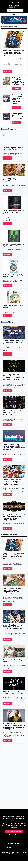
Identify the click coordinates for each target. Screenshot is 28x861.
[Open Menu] (14, 14)
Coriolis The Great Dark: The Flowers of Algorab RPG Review (13, 212)
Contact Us (10, 840)
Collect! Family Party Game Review (13, 306)
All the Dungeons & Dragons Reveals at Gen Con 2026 (14, 692)
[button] (25, 20)
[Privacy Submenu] (20, 847)
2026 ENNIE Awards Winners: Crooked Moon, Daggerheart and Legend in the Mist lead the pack (13, 377)
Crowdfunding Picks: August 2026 (13, 660)
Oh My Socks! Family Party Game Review (13, 275)
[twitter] (15, 2)
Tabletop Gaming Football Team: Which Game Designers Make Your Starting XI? (18, 81)
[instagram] (9, 2)
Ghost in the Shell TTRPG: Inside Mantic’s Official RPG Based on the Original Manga (18, 99)
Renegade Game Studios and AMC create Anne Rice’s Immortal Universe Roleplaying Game (14, 517)
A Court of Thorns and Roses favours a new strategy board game (14, 412)
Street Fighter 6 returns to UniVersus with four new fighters (18, 116)
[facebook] (6, 2)
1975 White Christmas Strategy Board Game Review (11, 180)
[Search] (6, 10)
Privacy (9, 847)
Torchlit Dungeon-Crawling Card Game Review (13, 148)
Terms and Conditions (13, 843)
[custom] (12, 2)
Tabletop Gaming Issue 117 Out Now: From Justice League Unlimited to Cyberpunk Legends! (12, 482)
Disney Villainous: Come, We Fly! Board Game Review (13, 245)
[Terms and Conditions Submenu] (20, 843)
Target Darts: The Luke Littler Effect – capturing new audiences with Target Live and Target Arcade (14, 726)
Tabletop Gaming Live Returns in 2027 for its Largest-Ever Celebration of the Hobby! (14, 447)
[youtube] (19, 2)
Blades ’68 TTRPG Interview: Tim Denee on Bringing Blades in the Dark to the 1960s (14, 53)
